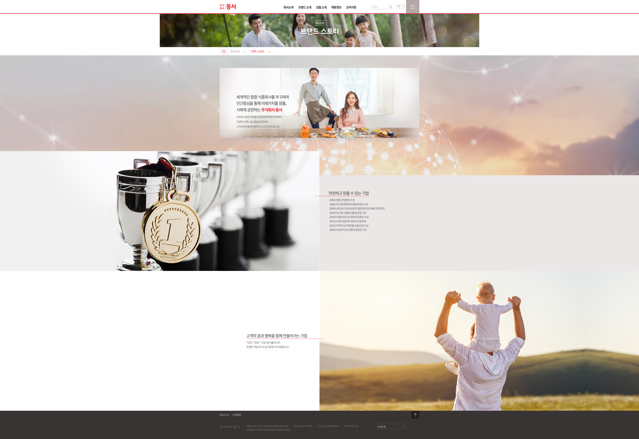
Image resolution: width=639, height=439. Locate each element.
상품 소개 (321, 7)
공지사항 (351, 7)
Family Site (382, 426)
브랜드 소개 (304, 7)
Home (224, 51)
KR (399, 6)
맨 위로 (415, 415)
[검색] (391, 6)
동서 (228, 7)
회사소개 (288, 7)
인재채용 (236, 415)
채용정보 (336, 7)
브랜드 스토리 (257, 51)
